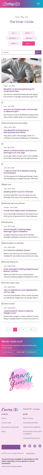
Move (27, 33)
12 (31, 329)
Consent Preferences (31, 438)
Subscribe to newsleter (26, 352)
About (4, 418)
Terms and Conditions (31, 427)
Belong (29, 38)
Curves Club (6, 423)
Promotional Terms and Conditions (32, 432)
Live (27, 43)
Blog (22, 17)
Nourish (12, 38)
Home (17, 17)
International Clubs (30, 423)
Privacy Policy (30, 453)
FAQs (3, 431)
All (13, 33)
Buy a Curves (28, 418)
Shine (13, 43)
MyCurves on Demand (10, 427)
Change (36, 409)
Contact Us (10, 447)
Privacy (10, 348)
